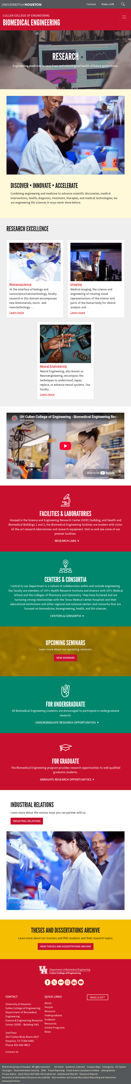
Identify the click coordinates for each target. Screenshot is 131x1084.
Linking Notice (108, 1070)
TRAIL (43, 1070)
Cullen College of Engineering (26, 15)
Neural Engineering (53, 366)
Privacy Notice (9, 1074)
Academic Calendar (75, 1066)
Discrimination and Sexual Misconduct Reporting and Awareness (84, 1077)
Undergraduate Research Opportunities (65, 722)
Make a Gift (107, 4)
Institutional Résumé (67, 1074)
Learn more (16, 312)
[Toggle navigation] (124, 17)
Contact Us (11, 1051)
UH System (120, 1066)
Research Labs (65, 541)
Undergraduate (53, 1015)
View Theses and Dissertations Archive (65, 946)
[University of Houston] (21, 4)
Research (50, 1011)
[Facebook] (47, 982)
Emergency (108, 1066)
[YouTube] (81, 982)
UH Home (59, 1066)
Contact (91, 4)
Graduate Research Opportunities (65, 779)
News (48, 1031)
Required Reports (88, 1074)
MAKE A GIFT (97, 997)
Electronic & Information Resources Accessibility (26, 1077)
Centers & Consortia (65, 616)
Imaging (76, 284)
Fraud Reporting (56, 1070)
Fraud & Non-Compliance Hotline (82, 1070)
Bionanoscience (20, 284)
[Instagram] (67, 982)
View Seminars (65, 658)
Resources (50, 1023)
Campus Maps (93, 1066)
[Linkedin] (74, 982)
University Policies (11, 1081)
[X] (54, 982)
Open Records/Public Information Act (37, 1074)
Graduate (50, 1019)
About (48, 1003)
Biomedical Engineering (31, 23)
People (49, 1007)
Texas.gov (7, 1070)
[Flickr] (61, 982)
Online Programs (55, 1027)
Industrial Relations (27, 821)
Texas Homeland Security (26, 1070)
